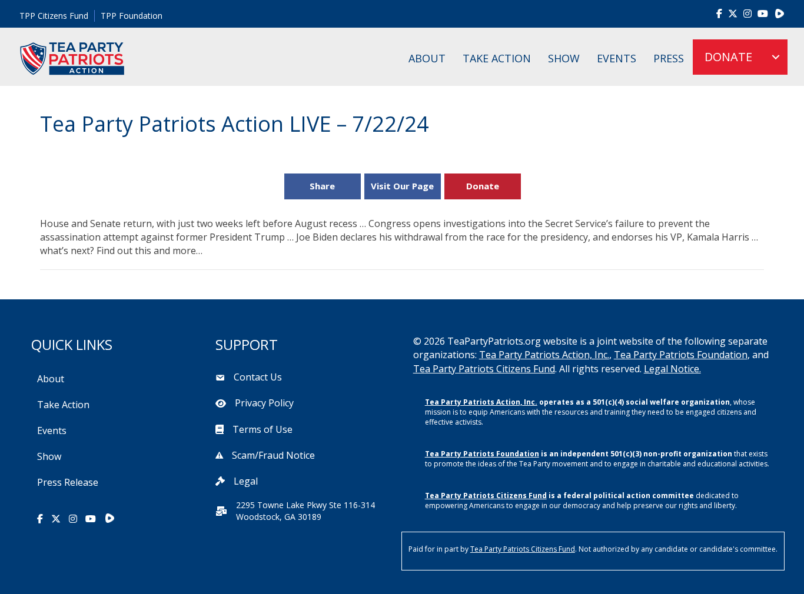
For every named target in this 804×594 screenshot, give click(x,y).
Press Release (67, 482)
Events (616, 58)
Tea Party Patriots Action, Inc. (544, 354)
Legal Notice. (672, 368)
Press (668, 58)
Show (564, 58)
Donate (482, 186)
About (427, 58)
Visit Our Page (402, 186)
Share (322, 186)
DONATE (728, 57)
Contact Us (258, 377)
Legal (246, 481)
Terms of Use (262, 429)
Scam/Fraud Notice (273, 455)
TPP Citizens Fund (53, 15)
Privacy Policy (264, 402)
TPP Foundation (131, 15)
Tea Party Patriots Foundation (680, 354)
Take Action (497, 58)
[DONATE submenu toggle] (776, 57)
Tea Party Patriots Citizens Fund (484, 368)
